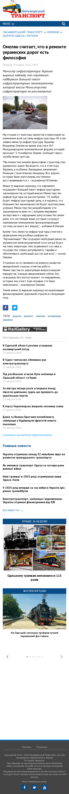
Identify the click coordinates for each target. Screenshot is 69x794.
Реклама (26, 747)
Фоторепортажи (34, 591)
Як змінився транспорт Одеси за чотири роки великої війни (33, 466)
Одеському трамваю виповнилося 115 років (34, 578)
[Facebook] (24, 787)
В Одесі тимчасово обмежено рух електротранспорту (24, 361)
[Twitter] (34, 787)
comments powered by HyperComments (27, 435)
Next (62, 657)
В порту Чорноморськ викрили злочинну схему (33, 406)
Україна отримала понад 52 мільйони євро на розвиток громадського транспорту (34, 455)
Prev (7, 657)
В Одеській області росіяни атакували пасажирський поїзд (27, 347)
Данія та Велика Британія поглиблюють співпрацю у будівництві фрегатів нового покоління (29, 420)
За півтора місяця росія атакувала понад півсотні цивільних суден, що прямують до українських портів (30, 392)
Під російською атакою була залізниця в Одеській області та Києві (29, 375)
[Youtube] (44, 787)
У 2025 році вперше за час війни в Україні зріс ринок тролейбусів (34, 489)
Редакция (41, 747)
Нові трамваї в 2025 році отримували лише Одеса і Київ (32, 478)
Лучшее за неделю (34, 521)
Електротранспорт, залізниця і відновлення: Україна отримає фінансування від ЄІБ (32, 500)
